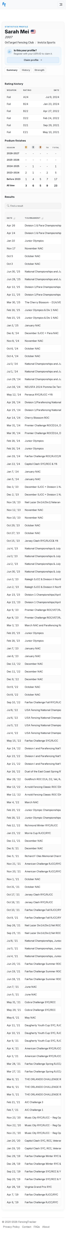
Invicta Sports (46, 42)
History (26, 70)
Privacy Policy (11, 1226)
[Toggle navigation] (61, 4)
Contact (26, 1226)
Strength (39, 70)
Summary (12, 70)
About (45, 1226)
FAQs (37, 1226)
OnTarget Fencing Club (19, 42)
